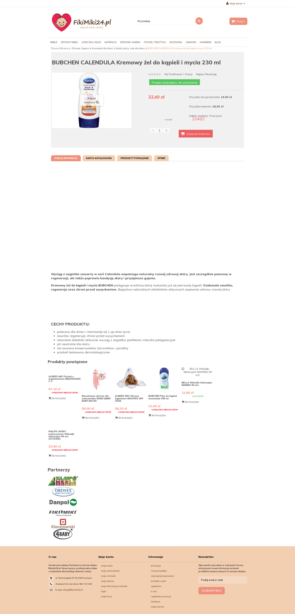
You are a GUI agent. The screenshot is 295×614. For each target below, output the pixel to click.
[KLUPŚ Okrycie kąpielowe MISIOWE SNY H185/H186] (131, 378)
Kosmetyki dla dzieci (102, 48)
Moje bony (106, 596)
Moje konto (107, 565)
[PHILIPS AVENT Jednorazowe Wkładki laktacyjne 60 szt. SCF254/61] (64, 423)
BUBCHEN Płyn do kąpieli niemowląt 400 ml (162, 397)
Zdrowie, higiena (80, 48)
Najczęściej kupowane (162, 576)
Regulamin (156, 586)
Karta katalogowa (99, 158)
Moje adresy (107, 581)
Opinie (161, 158)
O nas (154, 591)
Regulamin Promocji (161, 596)
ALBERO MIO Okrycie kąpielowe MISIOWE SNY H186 (129, 398)
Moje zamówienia (110, 570)
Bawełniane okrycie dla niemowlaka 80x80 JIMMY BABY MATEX (96, 398)
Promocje (156, 565)
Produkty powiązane (135, 158)
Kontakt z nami (158, 581)
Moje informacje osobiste (114, 586)
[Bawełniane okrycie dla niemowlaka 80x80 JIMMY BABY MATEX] (98, 378)
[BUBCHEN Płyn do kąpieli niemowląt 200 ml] (164, 378)
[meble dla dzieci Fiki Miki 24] (81, 22)
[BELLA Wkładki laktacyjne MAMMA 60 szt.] (198, 371)
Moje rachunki (108, 576)
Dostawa (155, 601)
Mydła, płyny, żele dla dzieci (130, 48)
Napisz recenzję (206, 74)
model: (169, 119)
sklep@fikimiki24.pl (73, 589)
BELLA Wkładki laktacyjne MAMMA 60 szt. (197, 383)
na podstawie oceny (179, 74)
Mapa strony (157, 606)
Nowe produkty (159, 570)
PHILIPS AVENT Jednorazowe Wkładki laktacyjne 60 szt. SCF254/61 (61, 435)
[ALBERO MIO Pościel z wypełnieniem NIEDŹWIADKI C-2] (64, 368)
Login (103, 591)
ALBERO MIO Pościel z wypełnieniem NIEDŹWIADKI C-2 (64, 379)
